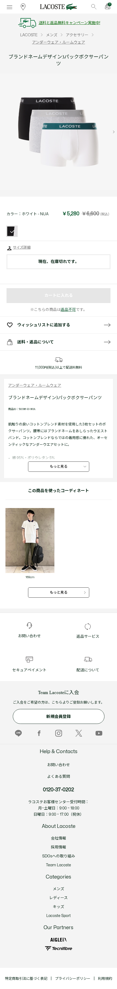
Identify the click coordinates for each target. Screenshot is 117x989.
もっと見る (58, 466)
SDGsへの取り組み (58, 856)
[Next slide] (113, 132)
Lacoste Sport (58, 916)
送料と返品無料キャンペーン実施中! (69, 23)
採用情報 (58, 847)
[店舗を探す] (23, 7)
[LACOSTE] (58, 7)
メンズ (58, 889)
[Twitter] (78, 733)
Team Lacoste (58, 865)
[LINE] (18, 733)
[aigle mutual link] (58, 939)
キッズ (58, 907)
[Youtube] (99, 733)
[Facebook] (38, 733)
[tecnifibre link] (58, 948)
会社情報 (58, 838)
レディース (58, 898)
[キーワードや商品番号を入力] (94, 7)
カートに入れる (58, 296)
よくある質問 (58, 776)
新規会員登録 (58, 717)
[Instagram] (58, 733)
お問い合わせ (58, 765)
